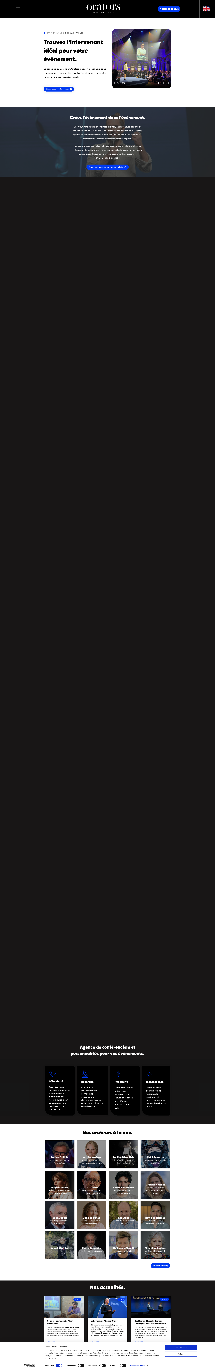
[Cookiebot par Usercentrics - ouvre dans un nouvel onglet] (30, 1365)
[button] (18, 8)
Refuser (181, 1354)
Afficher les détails (137, 1366)
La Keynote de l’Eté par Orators (104, 1321)
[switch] (81, 1365)
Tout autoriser (181, 1347)
